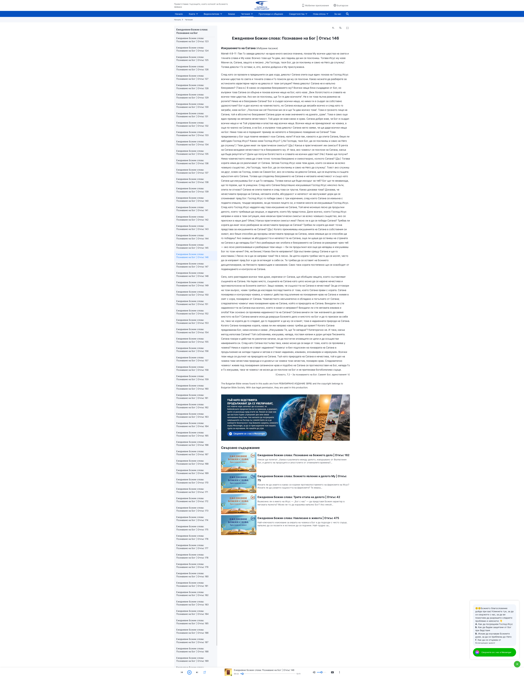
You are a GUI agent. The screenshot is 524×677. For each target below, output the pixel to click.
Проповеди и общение (271, 14)
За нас (337, 14)
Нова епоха (319, 14)
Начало (179, 14)
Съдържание (230, 28)
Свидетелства (296, 14)
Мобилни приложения (317, 5)
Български (342, 5)
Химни (231, 14)
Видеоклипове (211, 14)
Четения (245, 14)
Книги (192, 14)
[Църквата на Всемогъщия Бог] (262, 5)
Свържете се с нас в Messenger (496, 652)
